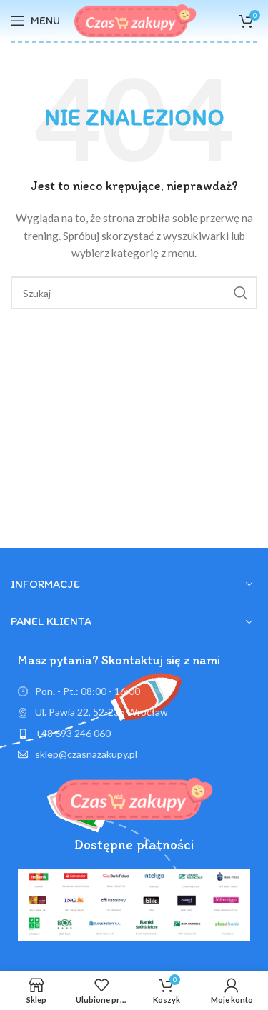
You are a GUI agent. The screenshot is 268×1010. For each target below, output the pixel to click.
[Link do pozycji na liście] (134, 733)
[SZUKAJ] (240, 292)
